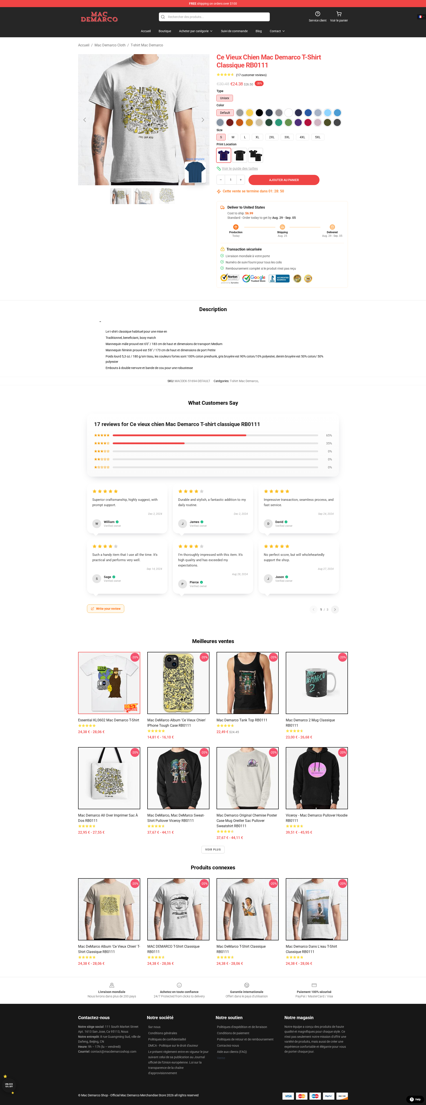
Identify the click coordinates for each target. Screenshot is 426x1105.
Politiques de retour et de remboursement (245, 1039)
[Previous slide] (85, 119)
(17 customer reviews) (251, 75)
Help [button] (418, 1099)
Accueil (83, 45)
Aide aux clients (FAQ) (232, 1052)
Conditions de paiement (233, 1033)
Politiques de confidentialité (167, 1039)
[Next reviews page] (335, 610)
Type (220, 91)
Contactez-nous (228, 1045)
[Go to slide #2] (143, 196)
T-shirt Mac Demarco (147, 45)
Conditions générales (162, 1033)
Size (220, 130)
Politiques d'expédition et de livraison (242, 1027)
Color (220, 105)
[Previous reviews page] (314, 610)
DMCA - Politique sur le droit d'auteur (173, 1045)
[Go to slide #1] (120, 196)
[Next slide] (202, 119)
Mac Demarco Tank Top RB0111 (242, 720)
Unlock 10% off (9, 1085)
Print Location (227, 144)
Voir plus (213, 849)
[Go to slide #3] (167, 196)
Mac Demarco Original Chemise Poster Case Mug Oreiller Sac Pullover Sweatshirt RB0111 (247, 820)
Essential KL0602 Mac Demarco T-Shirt (108, 720)
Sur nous (154, 1027)
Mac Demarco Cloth (110, 45)
